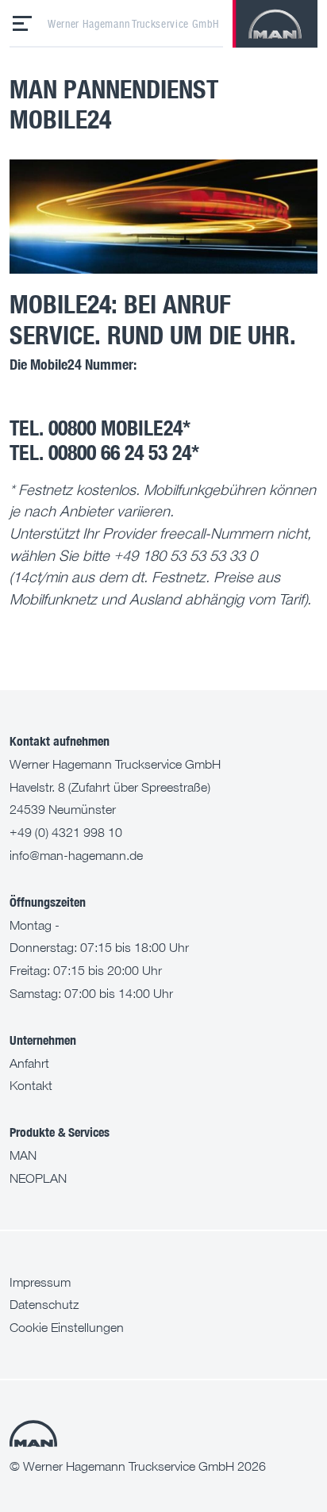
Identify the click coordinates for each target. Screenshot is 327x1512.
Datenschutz (44, 1304)
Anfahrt (29, 1063)
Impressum (40, 1282)
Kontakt (31, 1085)
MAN (23, 1155)
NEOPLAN (38, 1178)
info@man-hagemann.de (76, 855)
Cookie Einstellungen (67, 1327)
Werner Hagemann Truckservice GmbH (133, 24)
